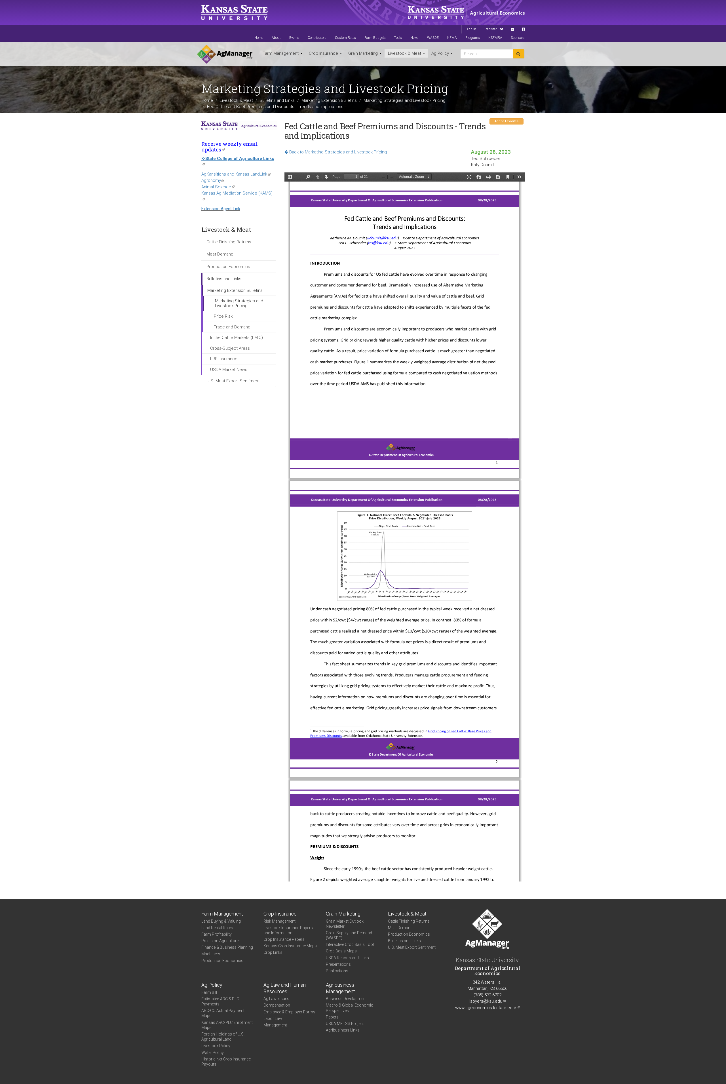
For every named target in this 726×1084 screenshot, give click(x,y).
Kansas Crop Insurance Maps (290, 946)
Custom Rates (345, 38)
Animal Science (218, 186)
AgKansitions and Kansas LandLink (236, 174)
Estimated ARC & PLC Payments (220, 1001)
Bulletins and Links (277, 100)
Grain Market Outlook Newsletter (345, 924)
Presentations (338, 964)
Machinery (210, 954)
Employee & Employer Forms (289, 1012)
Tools (398, 38)
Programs (472, 38)
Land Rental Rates (217, 927)
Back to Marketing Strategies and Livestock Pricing (337, 152)
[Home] (224, 54)
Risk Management (279, 921)
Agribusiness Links (343, 1030)
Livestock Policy (215, 1045)
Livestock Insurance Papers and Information (288, 930)
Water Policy (212, 1052)
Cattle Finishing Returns (228, 241)
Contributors (317, 38)
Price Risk (223, 316)
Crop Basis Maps (341, 951)
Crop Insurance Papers (284, 939)
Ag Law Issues (276, 998)
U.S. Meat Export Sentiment (232, 380)
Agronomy (212, 180)
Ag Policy (440, 53)
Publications (337, 971)
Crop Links (272, 952)
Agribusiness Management (340, 988)
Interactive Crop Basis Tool (350, 944)
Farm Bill (209, 992)
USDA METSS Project (345, 1023)
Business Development (346, 998)
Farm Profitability (216, 934)
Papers (332, 1017)
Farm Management (281, 53)
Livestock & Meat (405, 53)
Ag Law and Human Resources (284, 988)
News (414, 38)
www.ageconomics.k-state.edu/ (487, 1007)
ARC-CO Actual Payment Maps (222, 1013)
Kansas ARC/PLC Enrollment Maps (227, 1025)
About (276, 38)
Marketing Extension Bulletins (329, 100)
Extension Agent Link (220, 208)
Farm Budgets (375, 38)
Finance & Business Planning (227, 947)
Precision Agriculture (220, 941)
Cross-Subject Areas (230, 348)
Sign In (471, 29)
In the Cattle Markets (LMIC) (236, 337)
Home (258, 38)
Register (491, 29)
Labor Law (272, 1018)
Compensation (276, 1005)
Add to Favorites (506, 121)
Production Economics (228, 266)
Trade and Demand (232, 327)
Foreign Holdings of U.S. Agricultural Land (222, 1036)
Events (294, 38)
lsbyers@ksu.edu (487, 1001)
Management (275, 1025)
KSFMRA (495, 38)
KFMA (452, 38)
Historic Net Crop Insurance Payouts (226, 1061)
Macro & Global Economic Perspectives (349, 1008)
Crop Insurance (324, 53)
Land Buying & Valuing (221, 921)
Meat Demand (219, 254)
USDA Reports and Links (347, 958)
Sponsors (518, 38)
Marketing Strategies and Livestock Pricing (405, 100)
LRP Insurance (223, 358)
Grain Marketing (363, 53)
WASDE (433, 38)
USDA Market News (228, 369)
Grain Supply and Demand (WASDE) (349, 935)
